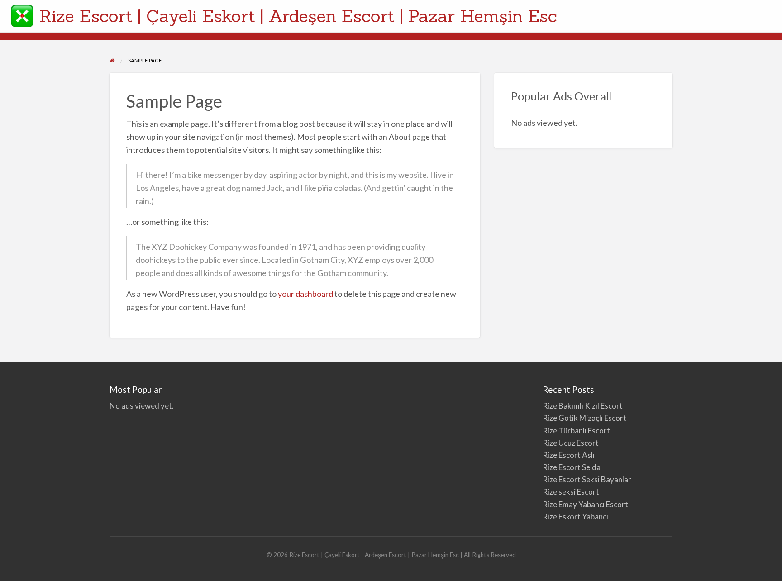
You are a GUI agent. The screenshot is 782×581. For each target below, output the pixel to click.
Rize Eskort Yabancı (575, 516)
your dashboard (305, 294)
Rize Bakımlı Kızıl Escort (583, 405)
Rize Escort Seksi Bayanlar (587, 479)
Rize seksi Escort (571, 491)
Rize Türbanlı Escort (576, 430)
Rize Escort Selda (572, 467)
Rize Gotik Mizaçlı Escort (584, 418)
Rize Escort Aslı (569, 455)
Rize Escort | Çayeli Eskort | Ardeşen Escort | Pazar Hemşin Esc (298, 16)
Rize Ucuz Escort (571, 443)
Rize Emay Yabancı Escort (585, 504)
